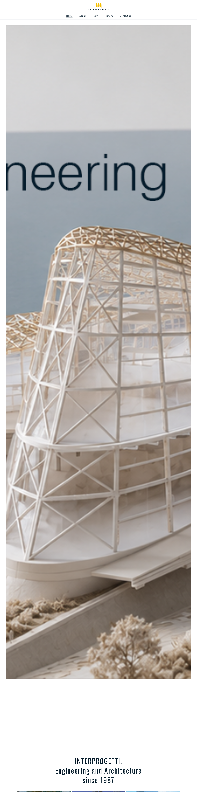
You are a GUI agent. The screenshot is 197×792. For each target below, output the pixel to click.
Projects (109, 16)
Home (69, 16)
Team (95, 16)
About (82, 16)
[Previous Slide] (9, 352)
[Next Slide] (187, 352)
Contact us (125, 16)
